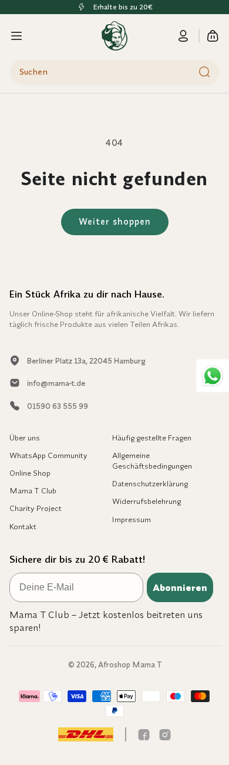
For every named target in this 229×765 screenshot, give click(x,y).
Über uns (24, 437)
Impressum (131, 519)
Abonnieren (180, 587)
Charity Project (35, 508)
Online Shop (29, 472)
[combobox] (114, 72)
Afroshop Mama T (129, 664)
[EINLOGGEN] (190, 36)
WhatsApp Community (48, 455)
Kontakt (22, 526)
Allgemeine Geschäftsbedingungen (152, 460)
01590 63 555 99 (57, 405)
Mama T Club (32, 490)
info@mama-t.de (56, 382)
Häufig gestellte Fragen (151, 437)
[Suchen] (204, 72)
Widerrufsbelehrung (146, 501)
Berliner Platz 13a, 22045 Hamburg (86, 360)
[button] (16, 36)
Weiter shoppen (115, 221)
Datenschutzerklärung (150, 483)
